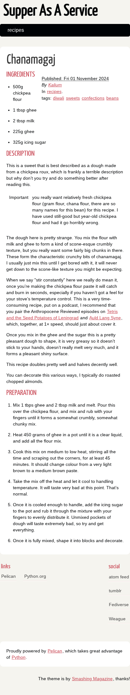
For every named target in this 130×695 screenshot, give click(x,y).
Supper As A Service (50, 11)
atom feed (119, 576)
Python (19, 657)
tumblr (115, 590)
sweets (73, 98)
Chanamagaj (31, 60)
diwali (58, 98)
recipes (16, 30)
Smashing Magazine (92, 678)
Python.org (35, 576)
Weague (117, 618)
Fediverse (119, 604)
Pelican (8, 576)
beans (112, 98)
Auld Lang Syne (105, 317)
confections (93, 98)
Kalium (55, 84)
